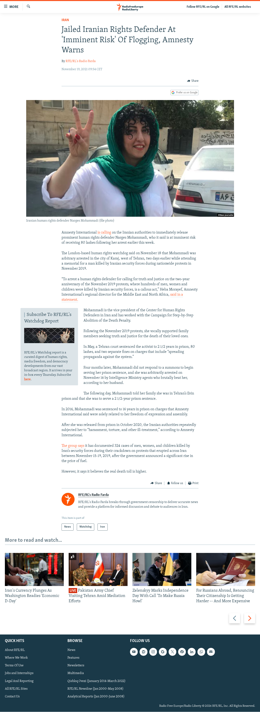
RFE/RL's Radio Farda (81, 61)
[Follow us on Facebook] (182, 652)
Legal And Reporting (19, 681)
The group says (73, 446)
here (27, 379)
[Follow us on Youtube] (134, 652)
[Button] (192, 81)
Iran (65, 20)
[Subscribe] (211, 652)
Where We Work (16, 658)
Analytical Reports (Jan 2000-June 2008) (96, 696)
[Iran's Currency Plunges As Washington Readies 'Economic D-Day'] (34, 569)
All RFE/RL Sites (16, 688)
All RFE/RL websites (237, 7)
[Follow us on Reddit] (143, 652)
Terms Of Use (14, 665)
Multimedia (75, 673)
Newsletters (75, 665)
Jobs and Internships (19, 673)
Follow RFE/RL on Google (203, 7)
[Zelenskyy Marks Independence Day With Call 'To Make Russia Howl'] (161, 569)
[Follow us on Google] (163, 652)
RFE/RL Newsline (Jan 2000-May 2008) (95, 688)
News (71, 650)
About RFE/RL (15, 650)
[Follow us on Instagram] (153, 652)
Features (73, 658)
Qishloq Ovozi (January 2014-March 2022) (96, 681)
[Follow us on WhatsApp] (201, 652)
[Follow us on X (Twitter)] (172, 652)
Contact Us (12, 696)
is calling (104, 233)
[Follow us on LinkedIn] (191, 652)
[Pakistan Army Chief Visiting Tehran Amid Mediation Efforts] (98, 569)
